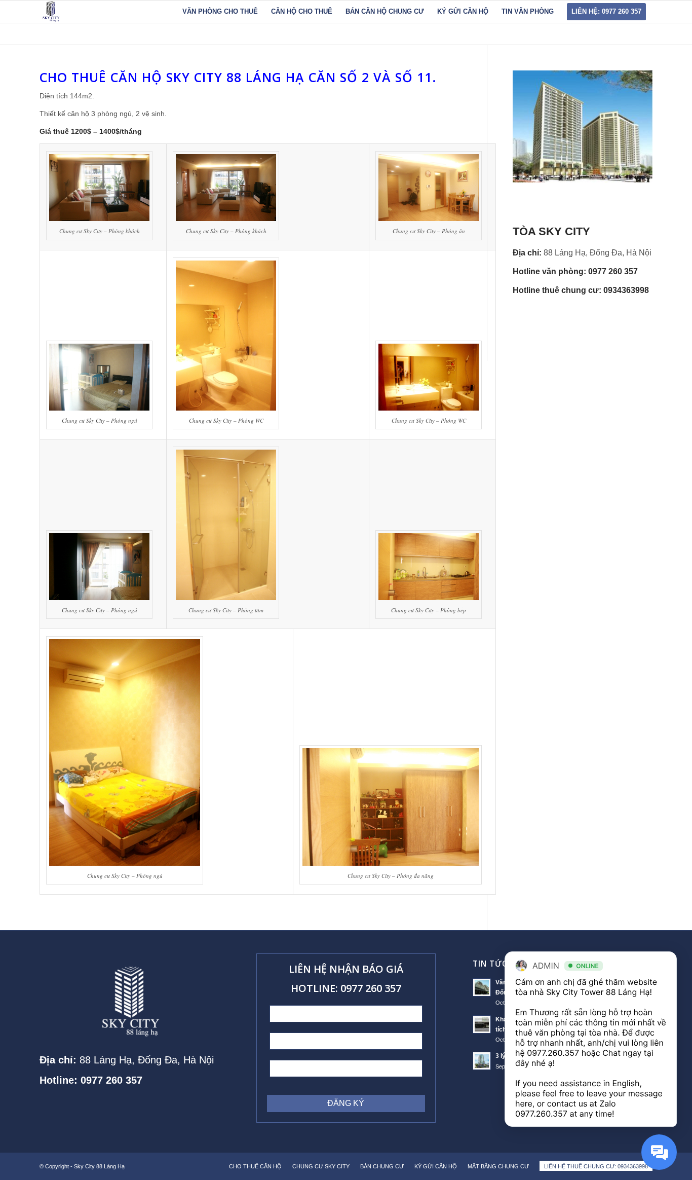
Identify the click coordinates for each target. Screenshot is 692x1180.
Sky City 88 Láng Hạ (100, 1166)
